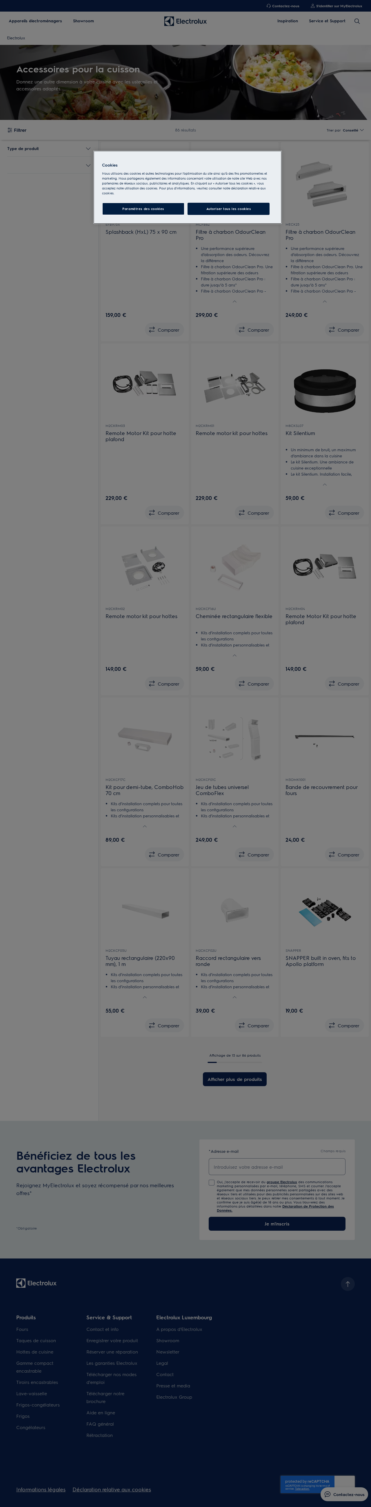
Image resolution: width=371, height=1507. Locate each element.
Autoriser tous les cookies (228, 209)
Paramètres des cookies (143, 209)
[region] (187, 187)
